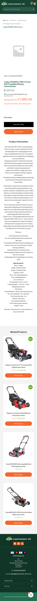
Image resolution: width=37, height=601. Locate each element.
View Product (18, 375)
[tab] (18, 580)
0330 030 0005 (18, 570)
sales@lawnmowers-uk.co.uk (18, 574)
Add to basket (18, 131)
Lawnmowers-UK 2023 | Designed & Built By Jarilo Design (18, 596)
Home (6, 20)
